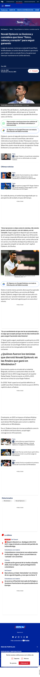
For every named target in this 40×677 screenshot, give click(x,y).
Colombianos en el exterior (12, 550)
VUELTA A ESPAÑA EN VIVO (25, 10)
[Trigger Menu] (2, 5)
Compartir (35, 71)
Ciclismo (7, 560)
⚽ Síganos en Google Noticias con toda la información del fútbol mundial (21, 284)
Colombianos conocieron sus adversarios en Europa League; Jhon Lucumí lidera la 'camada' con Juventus (21, 554)
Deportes (16, 658)
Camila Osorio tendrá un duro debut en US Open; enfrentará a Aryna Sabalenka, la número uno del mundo (25, 176)
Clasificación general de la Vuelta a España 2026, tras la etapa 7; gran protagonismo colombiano (21, 565)
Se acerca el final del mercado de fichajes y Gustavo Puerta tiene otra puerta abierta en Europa (21, 583)
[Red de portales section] (37, 647)
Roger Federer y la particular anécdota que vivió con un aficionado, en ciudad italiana (25, 157)
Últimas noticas (10, 1)
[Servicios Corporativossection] (37, 651)
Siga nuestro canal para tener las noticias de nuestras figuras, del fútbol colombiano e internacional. (22, 123)
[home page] (2, 1)
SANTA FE (12, 10)
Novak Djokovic (20, 501)
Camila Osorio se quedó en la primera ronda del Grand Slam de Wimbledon (25, 463)
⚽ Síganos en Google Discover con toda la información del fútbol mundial (22, 130)
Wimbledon (7, 501)
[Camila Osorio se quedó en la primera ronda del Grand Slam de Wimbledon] (6, 463)
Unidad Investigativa (29, 1)
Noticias (26, 658)
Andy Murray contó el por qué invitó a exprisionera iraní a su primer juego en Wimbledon (25, 453)
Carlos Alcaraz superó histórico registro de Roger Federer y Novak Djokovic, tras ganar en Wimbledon (23, 443)
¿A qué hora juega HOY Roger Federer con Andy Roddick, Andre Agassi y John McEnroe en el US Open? (25, 187)
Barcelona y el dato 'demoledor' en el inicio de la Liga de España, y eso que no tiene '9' (21, 574)
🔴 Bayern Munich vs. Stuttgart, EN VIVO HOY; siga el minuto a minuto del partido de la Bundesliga (21, 544)
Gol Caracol (19, 1)
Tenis (11, 29)
